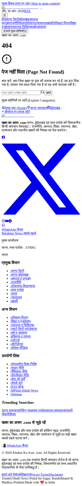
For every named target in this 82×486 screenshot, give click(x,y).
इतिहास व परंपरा (20, 336)
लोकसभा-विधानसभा (22, 286)
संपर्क (18, 474)
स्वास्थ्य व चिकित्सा (22, 325)
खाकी (50, 23)
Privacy (35, 474)
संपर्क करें (16, 383)
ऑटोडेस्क (16, 344)
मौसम (12, 414)
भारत (33, 23)
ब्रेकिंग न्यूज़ (25, 410)
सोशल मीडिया (19, 348)
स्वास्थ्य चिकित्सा (22, 27)
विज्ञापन (25, 474)
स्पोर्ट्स (15, 340)
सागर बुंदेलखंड (19, 274)
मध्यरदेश (25, 23)
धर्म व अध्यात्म (18, 332)
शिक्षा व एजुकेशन (20, 321)
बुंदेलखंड (24, 19)
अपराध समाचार (54, 410)
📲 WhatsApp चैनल (15, 445)
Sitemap (16, 394)
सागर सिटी (12, 19)
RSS (27, 11)
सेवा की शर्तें (17, 379)
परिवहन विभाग (61, 23)
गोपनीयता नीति (19, 375)
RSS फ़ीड (17, 386)
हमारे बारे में (8, 474)
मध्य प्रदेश (17, 290)
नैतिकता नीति (18, 371)
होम (4, 19)
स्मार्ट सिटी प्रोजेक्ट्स (23, 329)
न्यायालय (41, 23)
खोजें (48, 92)
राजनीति (15, 23)
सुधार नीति (17, 368)
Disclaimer (56, 474)
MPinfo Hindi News (24, 390)
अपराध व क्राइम (20, 278)
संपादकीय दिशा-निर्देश (23, 364)
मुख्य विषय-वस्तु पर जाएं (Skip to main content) (31, 3)
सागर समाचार (10, 410)
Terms (45, 474)
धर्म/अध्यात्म (39, 27)
